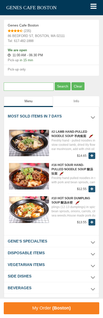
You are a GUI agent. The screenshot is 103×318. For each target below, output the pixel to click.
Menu (28, 101)
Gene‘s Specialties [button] (27, 241)
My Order (51, 308)
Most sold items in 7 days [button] (35, 116)
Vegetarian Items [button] (26, 264)
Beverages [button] (20, 288)
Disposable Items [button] (26, 253)
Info (76, 101)
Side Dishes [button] (20, 276)
